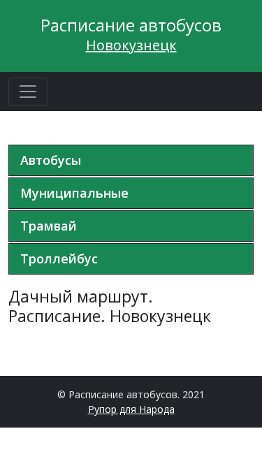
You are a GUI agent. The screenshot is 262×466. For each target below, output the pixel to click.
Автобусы (50, 160)
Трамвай (48, 225)
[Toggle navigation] (28, 91)
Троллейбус (59, 258)
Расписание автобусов (131, 24)
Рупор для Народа (131, 409)
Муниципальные (74, 192)
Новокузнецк (131, 45)
